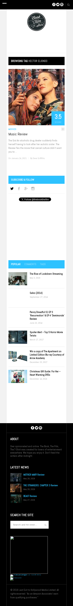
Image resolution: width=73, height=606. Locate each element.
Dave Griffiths (39, 158)
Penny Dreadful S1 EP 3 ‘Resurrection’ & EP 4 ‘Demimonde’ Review (47, 315)
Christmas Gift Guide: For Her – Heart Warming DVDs (45, 373)
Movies (12, 129)
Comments (30, 264)
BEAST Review (30, 496)
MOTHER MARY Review (34, 474)
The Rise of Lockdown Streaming (46, 273)
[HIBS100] (16, 577)
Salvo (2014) (36, 293)
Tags (43, 264)
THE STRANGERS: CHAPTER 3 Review (40, 485)
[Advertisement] (36, 231)
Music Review (18, 134)
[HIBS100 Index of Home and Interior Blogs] (25, 574)
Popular (16, 264)
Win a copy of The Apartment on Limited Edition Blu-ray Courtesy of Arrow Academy (47, 355)
